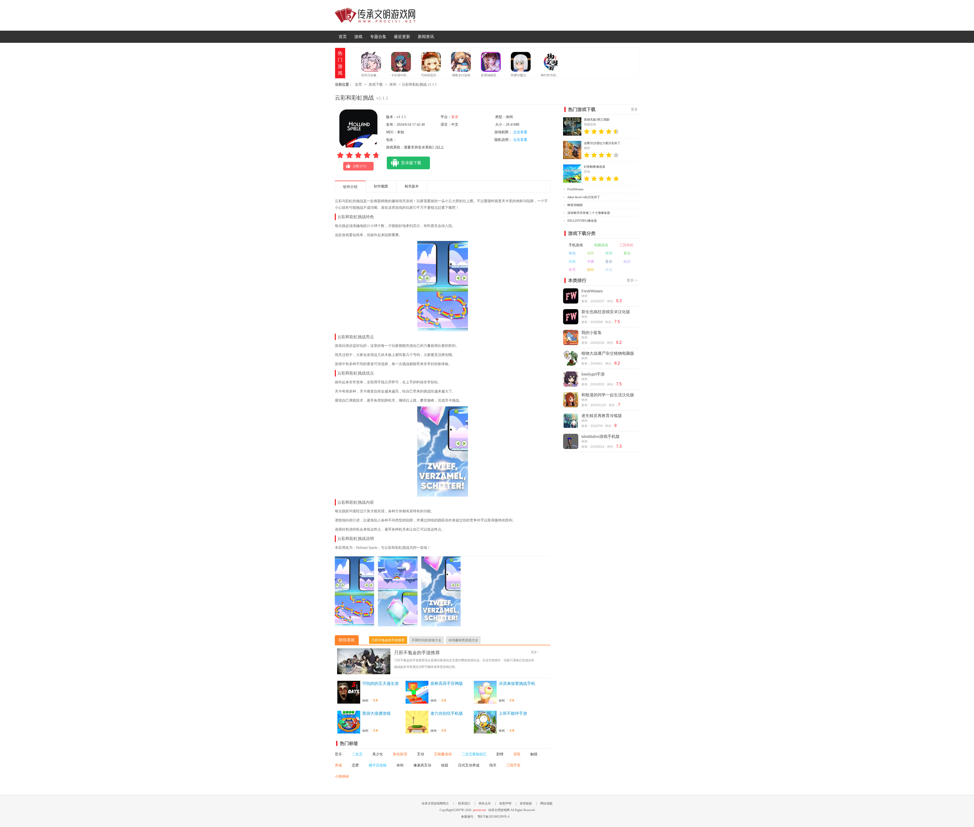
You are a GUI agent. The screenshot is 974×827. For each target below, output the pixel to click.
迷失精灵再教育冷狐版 (601, 416)
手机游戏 (576, 245)
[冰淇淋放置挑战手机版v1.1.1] (485, 692)
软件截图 (381, 186)
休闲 (392, 84)
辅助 (590, 270)
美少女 (377, 754)
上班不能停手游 (513, 713)
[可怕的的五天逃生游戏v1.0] (348, 692)
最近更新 (402, 36)
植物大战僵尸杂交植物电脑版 (607, 353)
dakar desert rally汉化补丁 (583, 197)
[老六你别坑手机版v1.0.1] (417, 722)
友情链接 (526, 803)
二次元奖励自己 (474, 754)
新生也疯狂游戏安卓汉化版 (605, 312)
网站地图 (546, 803)
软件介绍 (350, 187)
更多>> (632, 280)
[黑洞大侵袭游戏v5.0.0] (348, 722)
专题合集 (378, 36)
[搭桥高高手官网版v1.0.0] (417, 692)
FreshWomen (575, 189)
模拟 (627, 262)
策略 (572, 262)
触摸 (533, 754)
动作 (590, 253)
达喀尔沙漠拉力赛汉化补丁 (602, 143)
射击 (627, 253)
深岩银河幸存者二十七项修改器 (588, 213)
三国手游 (513, 765)
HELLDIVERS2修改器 (582, 220)
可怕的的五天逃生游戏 (380, 683)
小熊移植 (342, 776)
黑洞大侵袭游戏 (376, 713)
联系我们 (464, 803)
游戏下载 (376, 84)
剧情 (499, 754)
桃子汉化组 (378, 765)
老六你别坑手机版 (446, 713)
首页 (343, 36)
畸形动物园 (575, 205)
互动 (420, 754)
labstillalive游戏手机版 (600, 436)
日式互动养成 (468, 765)
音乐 (338, 754)
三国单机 (626, 245)
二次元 (357, 754)
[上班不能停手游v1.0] (485, 722)
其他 (608, 270)
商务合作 (485, 803)
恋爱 (355, 765)
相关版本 (412, 186)
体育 (572, 270)
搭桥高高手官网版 (446, 683)
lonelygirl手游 (593, 374)
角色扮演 (400, 754)
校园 (444, 765)
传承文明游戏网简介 (435, 803)
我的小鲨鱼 (591, 332)
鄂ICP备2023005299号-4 (493, 816)
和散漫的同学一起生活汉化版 (607, 395)
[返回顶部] (651, 753)
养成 (338, 765)
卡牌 (590, 262)
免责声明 (505, 803)
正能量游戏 (443, 754)
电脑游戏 (601, 245)
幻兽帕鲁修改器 (594, 166)
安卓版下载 (411, 163)
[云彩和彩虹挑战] (354, 624)
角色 (572, 253)
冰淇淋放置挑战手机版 (517, 683)
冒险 (516, 754)
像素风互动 (422, 765)
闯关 (492, 765)
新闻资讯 (426, 36)
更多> (535, 652)
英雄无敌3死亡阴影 (597, 119)
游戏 (358, 36)
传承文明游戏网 (375, 15)
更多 (634, 109)
